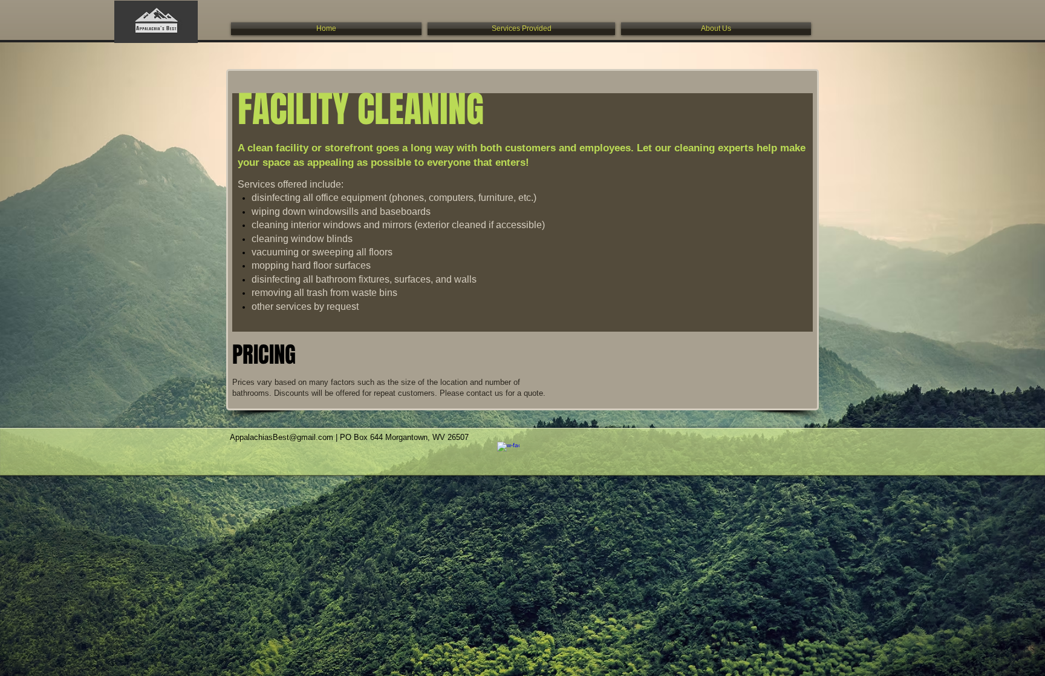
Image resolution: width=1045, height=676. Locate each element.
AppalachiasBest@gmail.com (281, 437)
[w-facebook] (508, 453)
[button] (521, 28)
